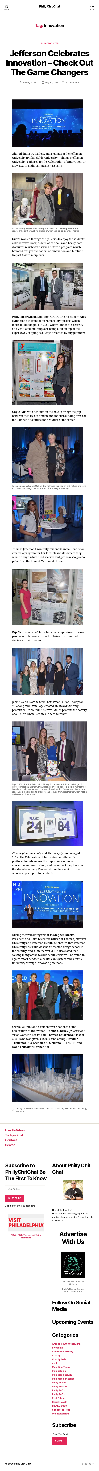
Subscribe (14, 1198)
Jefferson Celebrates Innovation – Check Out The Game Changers (49, 62)
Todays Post (14, 1135)
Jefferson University (54, 1108)
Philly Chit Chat (49, 6)
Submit (59, 1440)
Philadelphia (59, 1371)
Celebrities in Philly (62, 1351)
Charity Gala (59, 1359)
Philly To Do (58, 1390)
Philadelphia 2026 (62, 1374)
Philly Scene (59, 1382)
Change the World (24, 1108)
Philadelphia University (75, 1108)
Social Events (59, 1402)
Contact (11, 1140)
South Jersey (59, 1406)
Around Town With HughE (66, 1343)
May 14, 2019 (51, 82)
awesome (57, 1347)
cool (54, 1363)
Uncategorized (49, 43)
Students (20, 1111)
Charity (56, 1355)
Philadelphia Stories (63, 1378)
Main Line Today (61, 1367)
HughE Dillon (32, 82)
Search (10, 1145)
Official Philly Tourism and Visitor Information (26, 1236)
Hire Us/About (15, 1130)
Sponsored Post (61, 1409)
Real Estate (58, 1398)
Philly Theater (60, 1386)
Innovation (39, 1108)
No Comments (72, 82)
